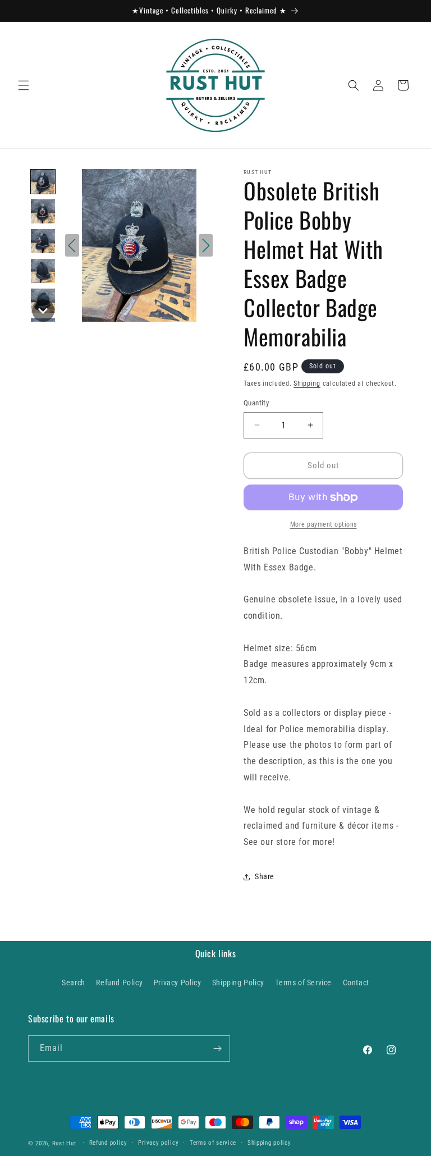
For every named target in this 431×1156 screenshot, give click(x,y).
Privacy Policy (177, 982)
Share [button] (264, 876)
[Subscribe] (217, 1048)
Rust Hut (64, 1143)
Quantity (256, 403)
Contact (356, 982)
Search (73, 982)
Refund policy (108, 1142)
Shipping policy (269, 1142)
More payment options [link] (323, 524)
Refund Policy (119, 982)
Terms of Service (303, 982)
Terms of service (213, 1142)
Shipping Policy (238, 982)
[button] (23, 85)
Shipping (307, 383)
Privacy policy (158, 1142)
